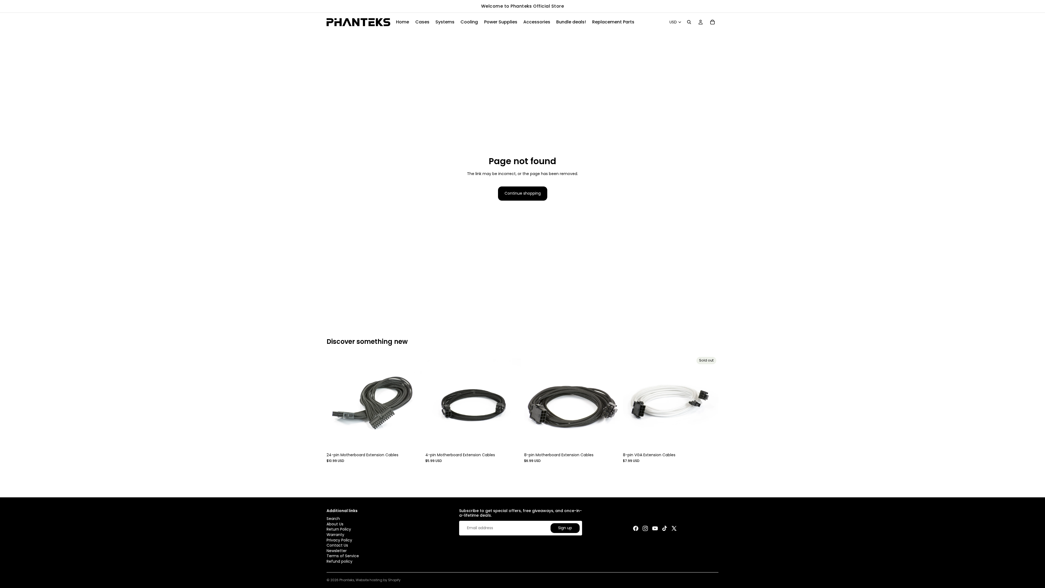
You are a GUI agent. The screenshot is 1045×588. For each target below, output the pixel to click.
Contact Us (337, 545)
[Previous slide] (335, 403)
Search (333, 518)
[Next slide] (414, 403)
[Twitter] (674, 528)
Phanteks (346, 580)
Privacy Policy (339, 540)
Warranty (335, 534)
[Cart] (712, 22)
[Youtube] (655, 528)
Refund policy (339, 561)
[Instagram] (645, 528)
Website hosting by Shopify (378, 580)
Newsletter (337, 550)
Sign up (565, 528)
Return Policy (339, 529)
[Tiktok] (664, 528)
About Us (335, 523)
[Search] (689, 22)
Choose (418, 442)
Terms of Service (343, 556)
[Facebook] (635, 528)
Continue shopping (523, 193)
